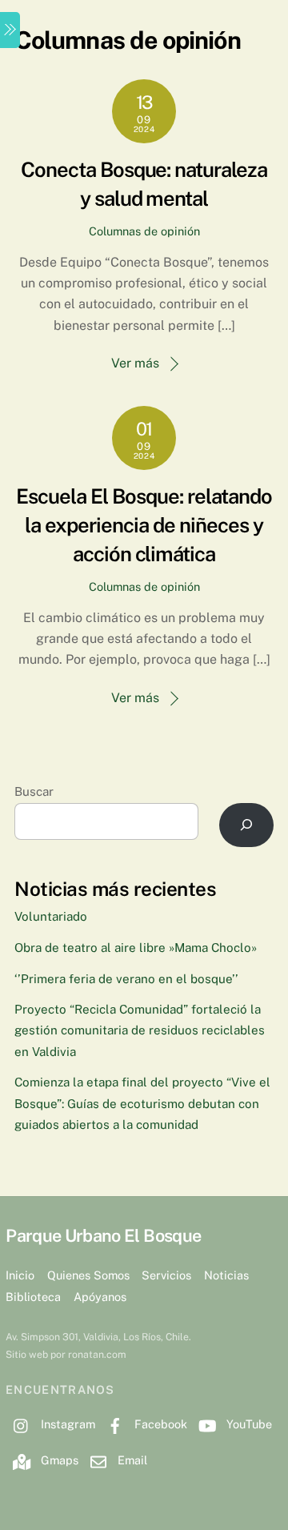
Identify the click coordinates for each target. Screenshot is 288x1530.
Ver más (135, 363)
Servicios (166, 1275)
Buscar (34, 791)
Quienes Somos (88, 1275)
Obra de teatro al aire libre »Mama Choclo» (135, 947)
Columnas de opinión (144, 231)
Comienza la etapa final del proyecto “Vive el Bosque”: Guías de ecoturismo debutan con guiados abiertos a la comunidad (142, 1103)
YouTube (247, 1424)
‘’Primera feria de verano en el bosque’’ (126, 979)
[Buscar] (246, 825)
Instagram (66, 1424)
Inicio (20, 1275)
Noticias (226, 1275)
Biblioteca (33, 1296)
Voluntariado (50, 916)
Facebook (159, 1424)
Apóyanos (100, 1296)
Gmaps (58, 1460)
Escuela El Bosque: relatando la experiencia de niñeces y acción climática (143, 525)
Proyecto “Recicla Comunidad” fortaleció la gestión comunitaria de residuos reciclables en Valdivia (139, 1030)
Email (130, 1460)
